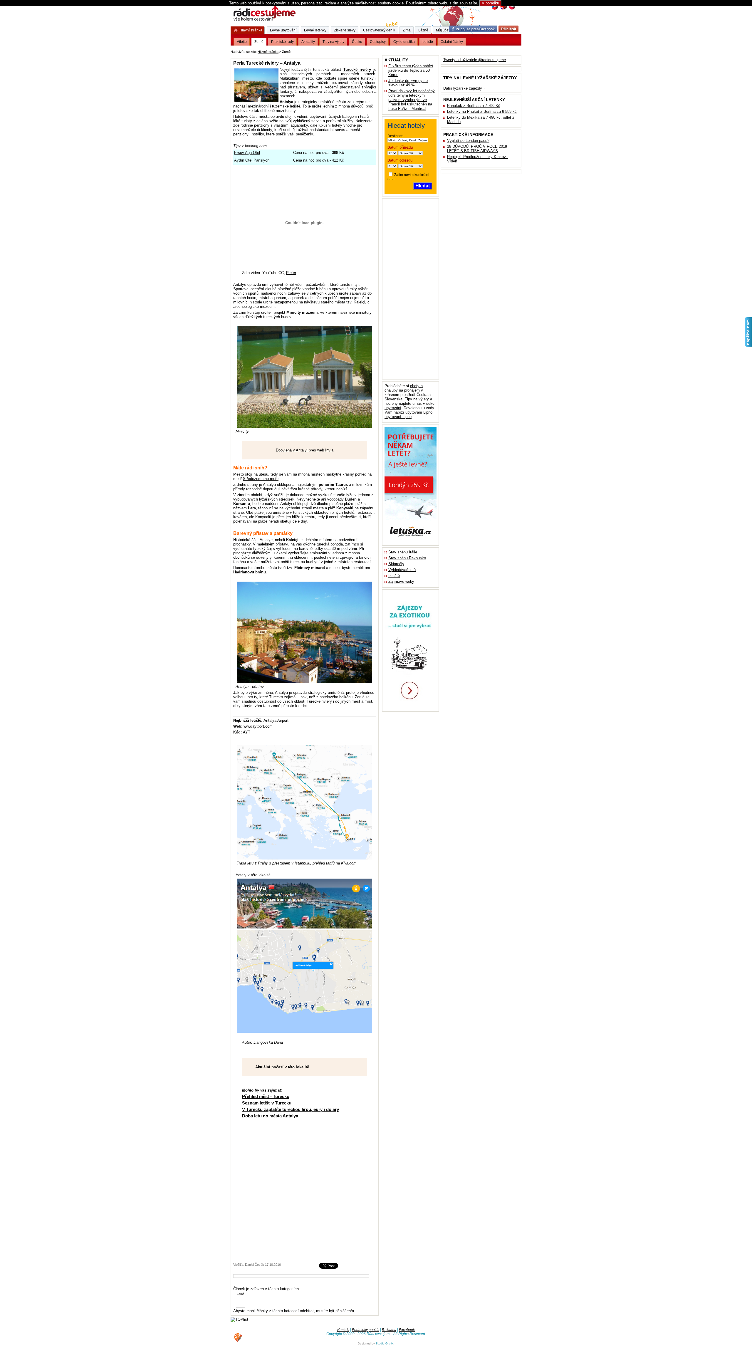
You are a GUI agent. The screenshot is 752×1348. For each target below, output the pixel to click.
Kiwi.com (349, 863)
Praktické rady (282, 42)
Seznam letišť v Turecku (266, 1102)
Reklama (389, 1330)
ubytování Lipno (398, 416)
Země (258, 42)
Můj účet (442, 30)
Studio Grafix (384, 1343)
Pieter (291, 273)
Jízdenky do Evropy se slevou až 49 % (408, 82)
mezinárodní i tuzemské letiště (274, 106)
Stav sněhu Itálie (402, 552)
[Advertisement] (364, 50)
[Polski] (512, 9)
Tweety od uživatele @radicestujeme (474, 60)
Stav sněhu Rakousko (407, 558)
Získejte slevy (344, 30)
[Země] (240, 1294)
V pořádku (490, 3)
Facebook (407, 1330)
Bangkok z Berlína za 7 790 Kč (473, 105)
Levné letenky (315, 30)
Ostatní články (452, 42)
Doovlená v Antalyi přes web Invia (304, 450)
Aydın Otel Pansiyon (251, 160)
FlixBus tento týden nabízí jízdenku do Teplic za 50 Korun (410, 70)
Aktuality (308, 42)
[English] (503, 9)
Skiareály (396, 564)
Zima (407, 30)
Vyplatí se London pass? (468, 140)
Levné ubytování (283, 30)
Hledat (422, 185)
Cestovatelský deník (379, 30)
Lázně (423, 30)
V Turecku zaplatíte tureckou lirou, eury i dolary (290, 1109)
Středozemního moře (260, 478)
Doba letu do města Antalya (270, 1115)
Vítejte (242, 42)
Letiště (394, 575)
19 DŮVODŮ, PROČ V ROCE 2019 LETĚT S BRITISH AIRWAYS (477, 148)
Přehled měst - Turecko (265, 1096)
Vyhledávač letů (402, 570)
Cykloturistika (404, 42)
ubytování (393, 408)
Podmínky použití (365, 1330)
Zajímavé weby (401, 581)
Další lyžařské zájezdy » (464, 88)
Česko (357, 42)
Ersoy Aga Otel (247, 152)
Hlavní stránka (268, 51)
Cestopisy (378, 42)
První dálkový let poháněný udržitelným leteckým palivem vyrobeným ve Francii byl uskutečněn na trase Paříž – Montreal (411, 100)
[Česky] (494, 9)
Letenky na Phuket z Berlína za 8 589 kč (482, 111)
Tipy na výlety (333, 42)
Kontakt (343, 1330)
